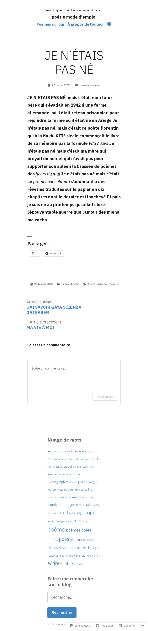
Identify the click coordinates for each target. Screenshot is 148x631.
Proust (78, 540)
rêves (57, 548)
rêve (50, 548)
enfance (57, 466)
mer (91, 497)
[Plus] (109, 24)
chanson (52, 459)
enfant (67, 466)
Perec (58, 521)
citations (63, 459)
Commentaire (105, 396)
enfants (77, 466)
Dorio (95, 459)
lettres (77, 489)
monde (52, 504)
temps (94, 547)
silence (72, 548)
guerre (91, 284)
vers (77, 555)
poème (56, 529)
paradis (51, 521)
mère (100, 284)
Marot (84, 497)
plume (77, 521)
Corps (72, 459)
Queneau (88, 540)
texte (51, 555)
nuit (64, 512)
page (80, 512)
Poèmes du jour (50, 24)
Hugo (76, 474)
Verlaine (69, 555)
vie (84, 555)
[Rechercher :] (74, 597)
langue (92, 482)
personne (66, 521)
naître (107, 284)
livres (68, 497)
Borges (90, 451)
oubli (72, 513)
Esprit (85, 466)
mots (87, 504)
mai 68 (76, 497)
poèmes (73, 530)
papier (91, 512)
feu (92, 466)
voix (95, 555)
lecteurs (62, 489)
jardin (81, 482)
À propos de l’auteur (85, 24)
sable (64, 548)
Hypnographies (58, 482)
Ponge (85, 521)
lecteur (52, 489)
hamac (61, 474)
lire (90, 489)
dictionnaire (83, 459)
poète (86, 530)
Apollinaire (62, 451)
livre (61, 497)
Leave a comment (90, 85)
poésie (66, 539)
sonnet (82, 548)
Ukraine (60, 555)
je (86, 482)
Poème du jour (70, 284)
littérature (52, 497)
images (73, 482)
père (115, 284)
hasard (68, 474)
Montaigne (67, 504)
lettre (70, 489)
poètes (52, 539)
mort (79, 505)
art (70, 451)
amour (51, 451)
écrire (53, 563)
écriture (67, 563)
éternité (79, 564)
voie (89, 555)
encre (49, 466)
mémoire (53, 513)
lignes (84, 489)
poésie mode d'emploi (74, 17)
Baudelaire (80, 451)
